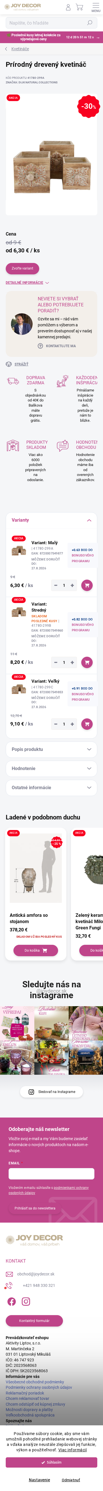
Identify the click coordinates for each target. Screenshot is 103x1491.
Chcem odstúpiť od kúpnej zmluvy (35, 1404)
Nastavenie (39, 1480)
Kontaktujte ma (61, 346)
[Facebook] (11, 1300)
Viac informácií (72, 1450)
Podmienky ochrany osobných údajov (39, 1387)
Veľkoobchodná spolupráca (30, 1415)
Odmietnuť (71, 1480)
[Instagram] (25, 1300)
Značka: (32, 82)
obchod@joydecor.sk (35, 1274)
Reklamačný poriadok (25, 1393)
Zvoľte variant (22, 268)
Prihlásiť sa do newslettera (35, 1208)
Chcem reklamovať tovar (27, 1398)
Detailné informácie (24, 283)
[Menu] (96, 7)
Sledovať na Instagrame (56, 1092)
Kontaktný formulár (34, 1321)
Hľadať (89, 23)
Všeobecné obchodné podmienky (35, 1382)
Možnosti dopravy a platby (29, 1409)
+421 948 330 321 (39, 1285)
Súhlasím (54, 1462)
